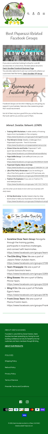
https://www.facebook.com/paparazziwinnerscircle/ (27, 145)
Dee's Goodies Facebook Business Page (18, 68)
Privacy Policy (10, 374)
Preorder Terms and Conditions (17, 386)
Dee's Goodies (17, 423)
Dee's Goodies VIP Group (32, 74)
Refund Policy (10, 367)
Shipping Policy (11, 361)
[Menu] (43, 13)
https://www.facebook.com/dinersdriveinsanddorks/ (27, 153)
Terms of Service (11, 380)
